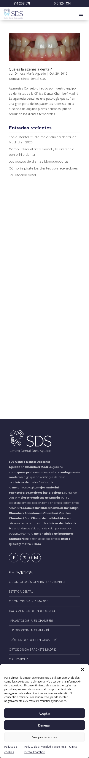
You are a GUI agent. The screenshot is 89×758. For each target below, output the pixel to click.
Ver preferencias (44, 737)
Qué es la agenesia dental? (30, 69)
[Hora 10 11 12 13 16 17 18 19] (63, 309)
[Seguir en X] (25, 557)
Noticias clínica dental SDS (27, 79)
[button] (82, 669)
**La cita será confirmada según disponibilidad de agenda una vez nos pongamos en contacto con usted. (44, 391)
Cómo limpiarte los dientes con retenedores (43, 168)
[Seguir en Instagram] (36, 557)
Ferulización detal (22, 175)
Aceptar (44, 713)
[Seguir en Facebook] (13, 557)
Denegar (44, 725)
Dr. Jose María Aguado (30, 73)
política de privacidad (57, 366)
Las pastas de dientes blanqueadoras (38, 161)
